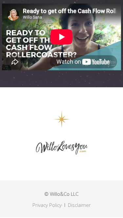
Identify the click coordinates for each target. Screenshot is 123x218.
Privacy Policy (47, 205)
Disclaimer (79, 205)
